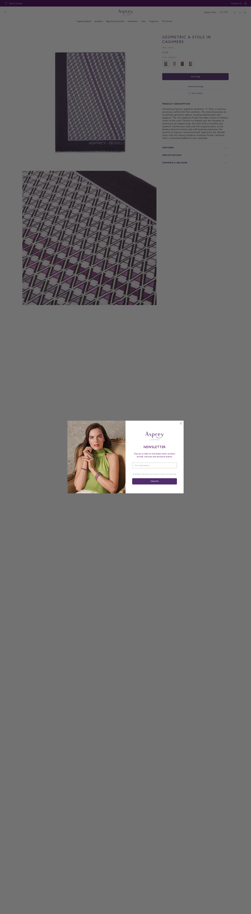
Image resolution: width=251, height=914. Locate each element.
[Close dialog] (181, 423)
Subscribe (154, 481)
